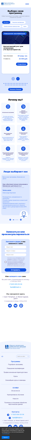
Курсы (25, 26)
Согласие (9, 259)
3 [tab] (16, 219)
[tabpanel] (15, 196)
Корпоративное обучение (15, 395)
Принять (5, 437)
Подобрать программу (15, 364)
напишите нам (15, 276)
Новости (15, 398)
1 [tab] (13, 219)
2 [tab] (14, 219)
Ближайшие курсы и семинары (15, 380)
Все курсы (6, 22)
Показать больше (15, 89)
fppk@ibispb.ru (15, 287)
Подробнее (22, 64)
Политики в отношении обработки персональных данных (15, 262)
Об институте (15, 391)
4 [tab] (17, 219)
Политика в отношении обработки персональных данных (15, 403)
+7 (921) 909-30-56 (15, 284)
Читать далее (7, 190)
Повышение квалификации (18, 22)
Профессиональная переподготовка (12, 26)
